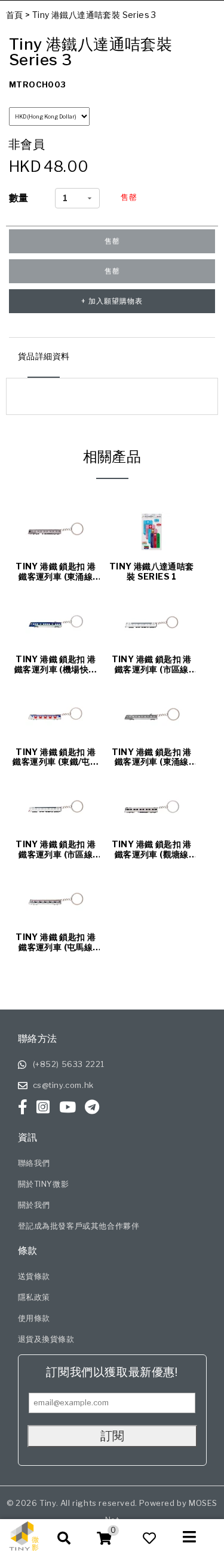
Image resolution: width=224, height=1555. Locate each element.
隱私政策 (34, 1297)
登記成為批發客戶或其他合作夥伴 (79, 1225)
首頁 (14, 15)
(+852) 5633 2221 (69, 1064)
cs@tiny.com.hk (63, 1085)
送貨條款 (34, 1276)
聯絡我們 (34, 1163)
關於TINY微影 (43, 1184)
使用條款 (34, 1318)
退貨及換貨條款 (46, 1339)
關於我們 (34, 1205)
